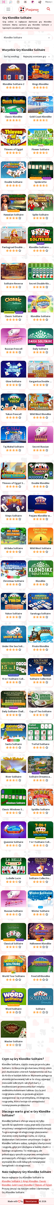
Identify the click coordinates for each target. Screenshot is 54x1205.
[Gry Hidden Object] (11, 2)
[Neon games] (4, 2)
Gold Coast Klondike (22, 1185)
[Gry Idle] (40, 2)
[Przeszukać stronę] (48, 9)
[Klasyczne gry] (25, 2)
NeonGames (31, 1201)
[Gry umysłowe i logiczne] (33, 2)
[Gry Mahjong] (18, 2)
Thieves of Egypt (43, 1185)
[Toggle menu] (8, 9)
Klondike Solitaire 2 (12, 1181)
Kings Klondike (30, 1181)
